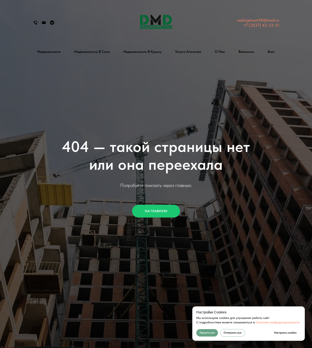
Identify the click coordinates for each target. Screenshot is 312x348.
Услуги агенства (188, 51)
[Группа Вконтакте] (52, 24)
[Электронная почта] (43, 24)
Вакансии (246, 51)
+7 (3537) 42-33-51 (261, 25)
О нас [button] (220, 51)
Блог (271, 51)
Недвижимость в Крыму (142, 51)
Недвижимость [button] (49, 51)
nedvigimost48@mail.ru (258, 20)
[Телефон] (35, 24)
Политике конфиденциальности (278, 322)
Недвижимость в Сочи (92, 51)
